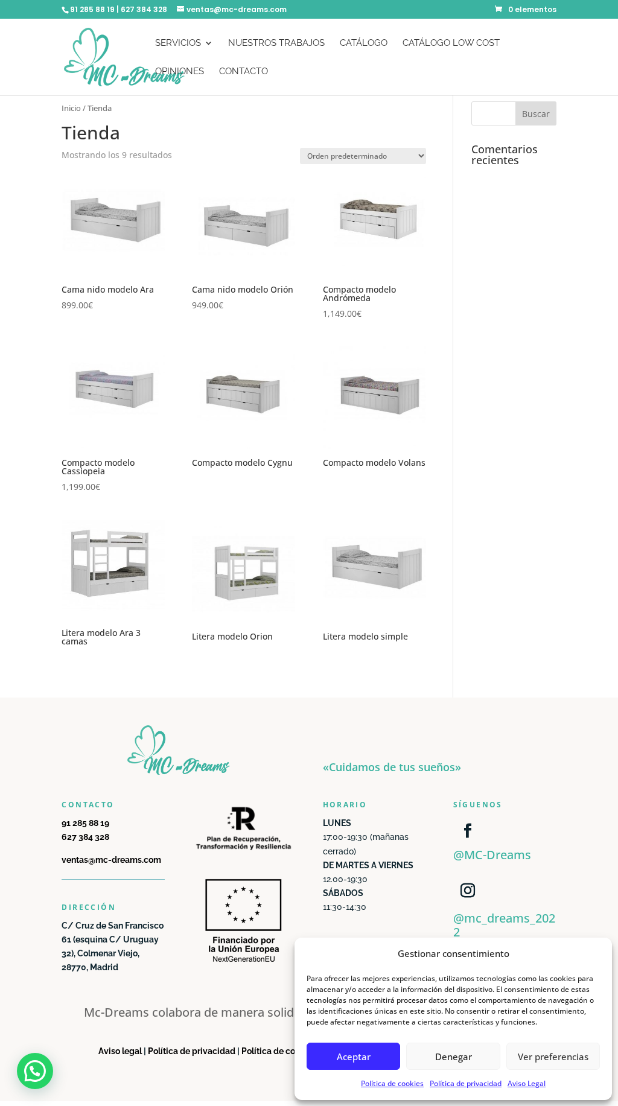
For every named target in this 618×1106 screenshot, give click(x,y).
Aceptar (354, 1056)
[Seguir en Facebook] (467, 830)
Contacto (243, 72)
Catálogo (363, 43)
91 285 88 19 (85, 823)
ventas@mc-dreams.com (111, 860)
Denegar (453, 1056)
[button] (35, 1071)
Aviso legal (120, 1051)
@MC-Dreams (492, 855)
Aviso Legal (527, 1083)
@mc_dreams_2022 (504, 925)
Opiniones (179, 72)
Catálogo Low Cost (451, 43)
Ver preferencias (553, 1056)
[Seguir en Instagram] (467, 890)
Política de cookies (392, 1083)
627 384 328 (85, 837)
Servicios (178, 43)
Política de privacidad (466, 1083)
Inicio (71, 108)
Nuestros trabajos (276, 43)
